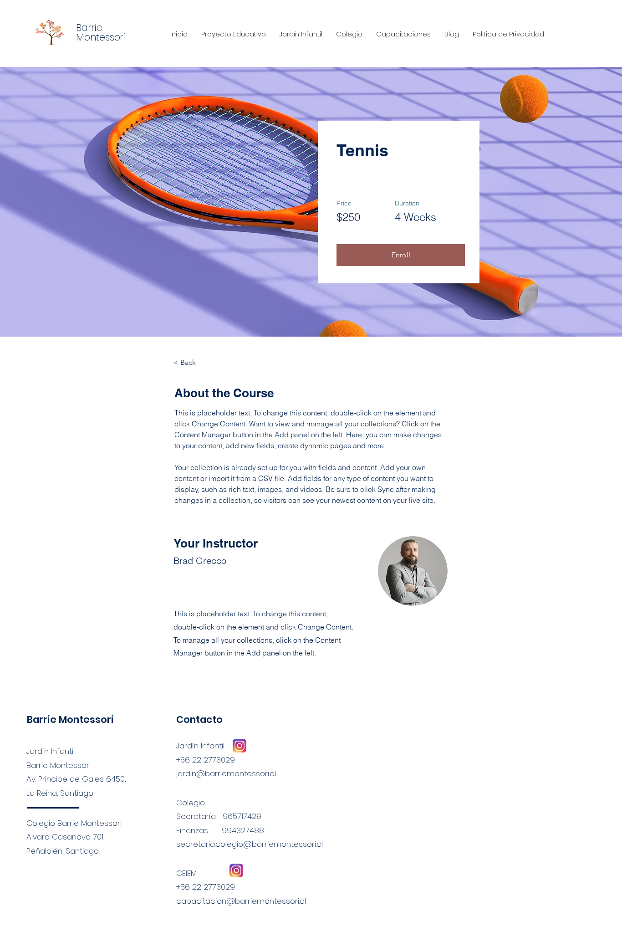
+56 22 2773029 (205, 886)
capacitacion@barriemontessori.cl (241, 901)
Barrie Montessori (70, 719)
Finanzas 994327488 (220, 830)
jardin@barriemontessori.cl (226, 773)
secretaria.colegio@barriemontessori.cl (249, 844)
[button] (400, 255)
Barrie (89, 27)
